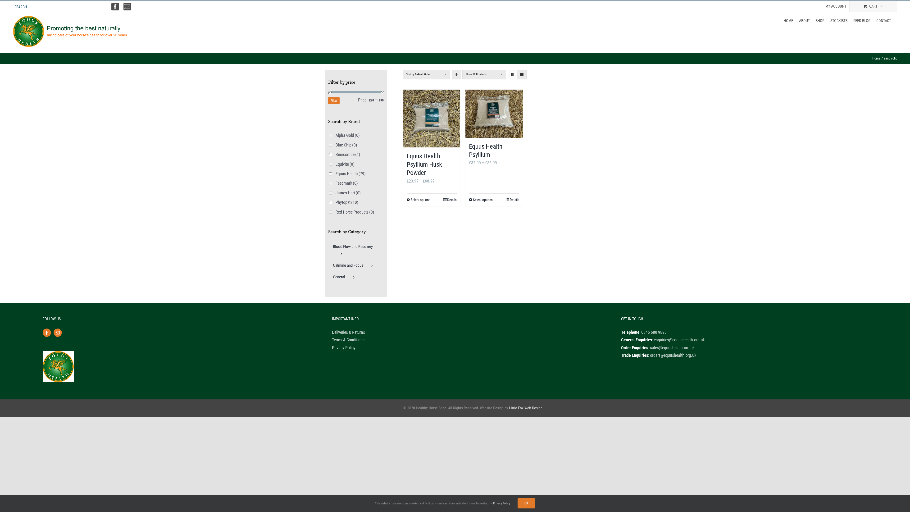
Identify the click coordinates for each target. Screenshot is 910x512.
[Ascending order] (456, 74)
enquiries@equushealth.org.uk (679, 339)
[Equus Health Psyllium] (494, 114)
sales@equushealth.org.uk (672, 347)
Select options (420, 200)
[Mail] (58, 333)
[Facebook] (47, 333)
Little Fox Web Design (525, 408)
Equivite (345, 164)
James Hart (348, 192)
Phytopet (347, 202)
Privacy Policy (343, 347)
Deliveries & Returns (348, 332)
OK (526, 503)
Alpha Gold (348, 135)
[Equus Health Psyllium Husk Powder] (431, 118)
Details (452, 200)
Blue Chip (346, 144)
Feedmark (347, 183)
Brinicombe (348, 154)
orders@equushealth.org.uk (673, 355)
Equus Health (351, 173)
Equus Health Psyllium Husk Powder (424, 164)
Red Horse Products (355, 212)
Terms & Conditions (348, 339)
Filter (334, 100)
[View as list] (521, 74)
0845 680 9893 (654, 332)
